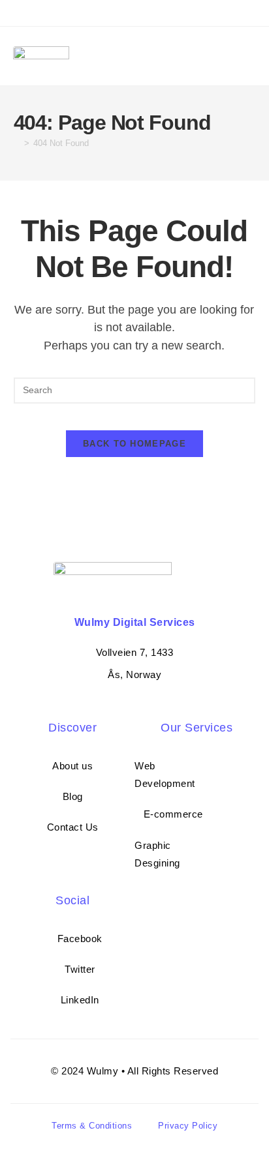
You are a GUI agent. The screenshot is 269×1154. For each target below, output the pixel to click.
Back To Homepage (134, 444)
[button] (252, 56)
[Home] (17, 143)
